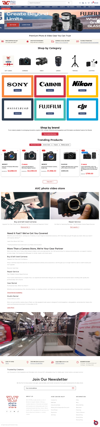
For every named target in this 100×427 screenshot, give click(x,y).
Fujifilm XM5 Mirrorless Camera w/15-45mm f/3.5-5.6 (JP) (69, 167)
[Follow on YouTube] (14, 411)
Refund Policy (79, 415)
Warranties (79, 407)
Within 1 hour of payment (61, 42)
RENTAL (79, 6)
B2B (85, 6)
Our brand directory (50, 134)
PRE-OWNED (70, 6)
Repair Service (75, 222)
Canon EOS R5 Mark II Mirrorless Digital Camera (28, 167)
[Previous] (1, 21)
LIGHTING (33, 6)
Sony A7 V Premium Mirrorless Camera (10, 167)
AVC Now (53, 415)
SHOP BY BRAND (5, 6)
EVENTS (62, 6)
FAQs (77, 400)
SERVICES (55, 6)
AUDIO (40, 6)
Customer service (59, 363)
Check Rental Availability (14, 292)
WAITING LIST (78, 26)
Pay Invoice (54, 412)
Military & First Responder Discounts (60, 407)
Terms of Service (80, 412)
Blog (77, 402)
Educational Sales (55, 405)
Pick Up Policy (79, 419)
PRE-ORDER (91, 6)
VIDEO (26, 6)
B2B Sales (53, 402)
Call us (7, 363)
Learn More (10, 307)
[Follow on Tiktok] (18, 411)
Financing (78, 410)
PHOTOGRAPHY (17, 6)
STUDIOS (47, 6)
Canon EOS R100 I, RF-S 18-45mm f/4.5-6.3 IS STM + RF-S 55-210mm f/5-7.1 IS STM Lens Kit (89, 168)
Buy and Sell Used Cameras (25, 222)
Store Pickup (54, 410)
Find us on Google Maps (36, 363)
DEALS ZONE (6, 8)
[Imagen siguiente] (18, 155)
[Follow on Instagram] (10, 411)
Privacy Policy (79, 417)
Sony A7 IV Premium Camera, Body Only (49, 167)
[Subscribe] (73, 388)
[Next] (98, 21)
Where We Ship (80, 405)
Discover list (24, 227)
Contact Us (54, 400)
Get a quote (74, 227)
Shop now (17, 90)
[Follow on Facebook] (7, 411)
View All (49, 182)
